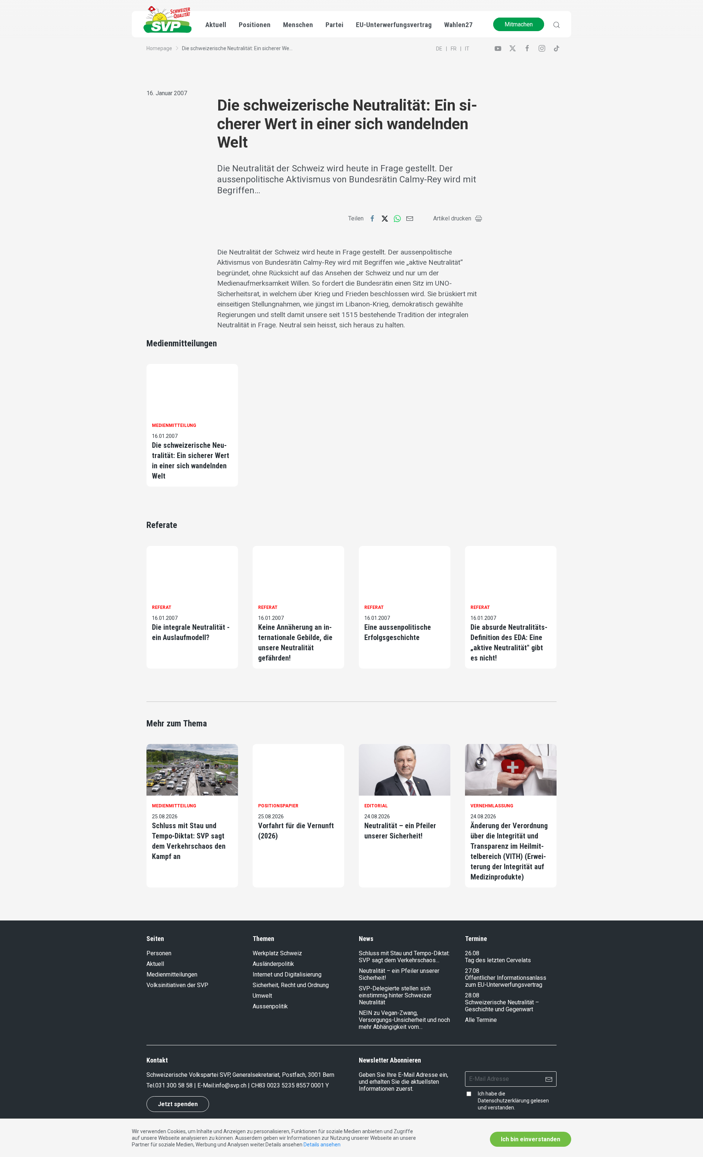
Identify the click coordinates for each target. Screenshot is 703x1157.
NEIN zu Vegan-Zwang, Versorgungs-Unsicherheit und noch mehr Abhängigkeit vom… (404, 1019)
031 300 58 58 (174, 1085)
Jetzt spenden (178, 1104)
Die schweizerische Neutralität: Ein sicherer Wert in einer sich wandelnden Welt (190, 460)
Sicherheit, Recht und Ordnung (291, 985)
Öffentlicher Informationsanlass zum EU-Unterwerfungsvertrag (505, 981)
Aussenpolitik (270, 1006)
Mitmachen (519, 24)
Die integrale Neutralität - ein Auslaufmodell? (191, 632)
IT (467, 49)
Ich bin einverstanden (530, 1139)
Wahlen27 (458, 25)
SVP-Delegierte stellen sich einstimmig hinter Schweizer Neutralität (395, 995)
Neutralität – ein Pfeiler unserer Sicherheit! (400, 830)
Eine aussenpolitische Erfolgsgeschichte (397, 632)
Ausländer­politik (273, 963)
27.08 (472, 970)
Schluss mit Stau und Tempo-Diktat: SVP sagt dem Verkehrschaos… (404, 957)
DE (439, 49)
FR (454, 49)
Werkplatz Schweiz (277, 953)
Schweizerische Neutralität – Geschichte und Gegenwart (502, 1006)
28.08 (472, 995)
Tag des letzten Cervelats (498, 960)
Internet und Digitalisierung (287, 974)
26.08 (472, 953)
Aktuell (155, 963)
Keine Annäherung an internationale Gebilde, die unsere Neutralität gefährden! (295, 642)
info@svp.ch (230, 1085)
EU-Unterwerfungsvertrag (394, 25)
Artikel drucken (452, 218)
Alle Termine (481, 1019)
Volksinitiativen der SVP (177, 985)
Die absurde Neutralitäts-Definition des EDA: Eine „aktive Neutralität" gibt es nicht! (508, 642)
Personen (158, 953)
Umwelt (262, 995)
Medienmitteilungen (171, 974)
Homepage (159, 48)
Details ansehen (322, 1144)
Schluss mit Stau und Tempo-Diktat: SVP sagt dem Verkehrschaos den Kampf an (189, 841)
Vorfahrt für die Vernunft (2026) (296, 830)
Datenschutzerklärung (503, 1101)
